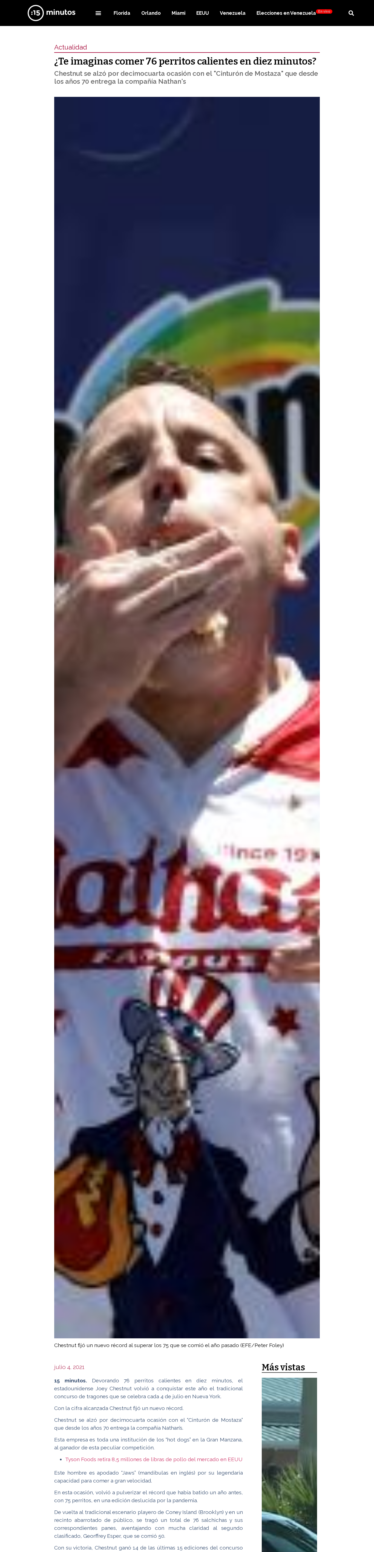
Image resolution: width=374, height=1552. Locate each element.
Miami (178, 13)
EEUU (202, 13)
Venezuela (233, 13)
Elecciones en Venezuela (293, 13)
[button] (98, 13)
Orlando (151, 13)
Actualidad (70, 47)
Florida (122, 13)
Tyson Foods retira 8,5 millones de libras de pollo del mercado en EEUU (154, 1459)
